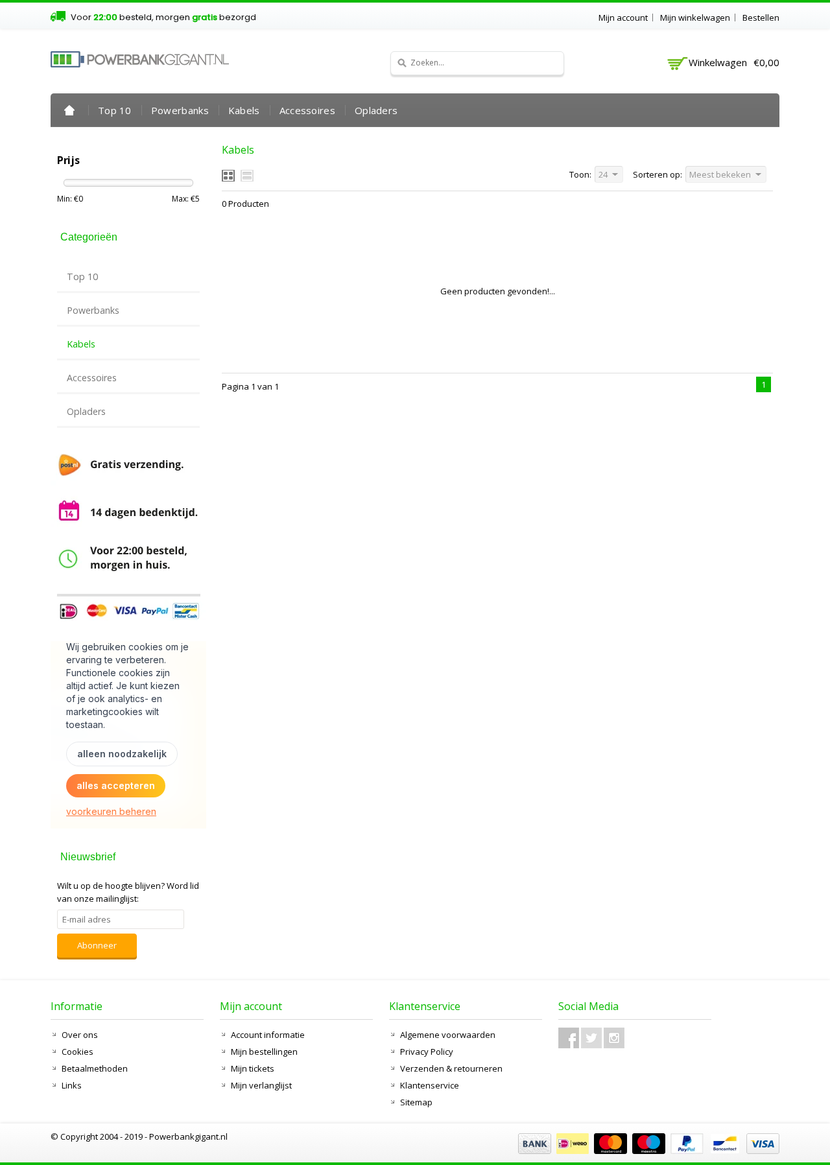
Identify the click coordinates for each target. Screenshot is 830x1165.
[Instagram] (614, 1038)
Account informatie (268, 1035)
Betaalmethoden (95, 1068)
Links (72, 1085)
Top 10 (115, 110)
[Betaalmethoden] (647, 1151)
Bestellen (760, 17)
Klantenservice (429, 1085)
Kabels (244, 110)
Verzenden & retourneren (451, 1068)
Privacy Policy (426, 1051)
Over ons (80, 1035)
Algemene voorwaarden (447, 1035)
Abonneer (97, 945)
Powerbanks (180, 110)
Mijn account (623, 17)
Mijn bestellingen (264, 1051)
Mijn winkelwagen (695, 17)
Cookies (77, 1051)
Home (69, 110)
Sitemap (416, 1102)
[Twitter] (591, 1038)
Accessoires (307, 110)
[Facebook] (568, 1038)
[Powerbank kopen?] (140, 59)
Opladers (376, 110)
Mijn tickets (252, 1068)
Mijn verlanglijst (261, 1085)
